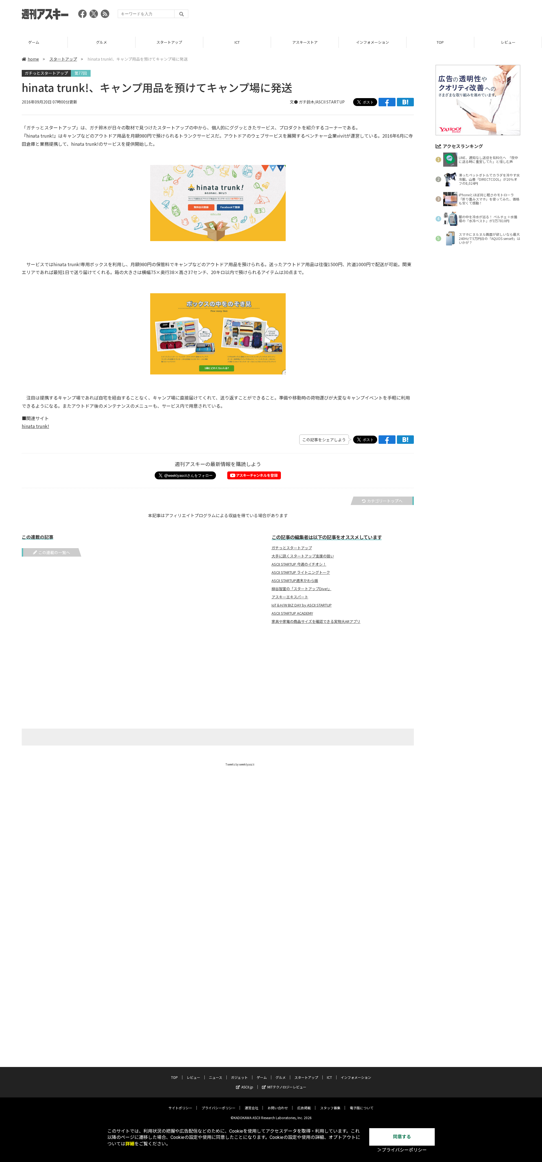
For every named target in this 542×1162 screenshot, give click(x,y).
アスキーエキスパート (290, 597)
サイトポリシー (180, 1107)
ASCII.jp (247, 1086)
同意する (402, 1136)
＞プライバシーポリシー (402, 1150)
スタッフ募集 (330, 1107)
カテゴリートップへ (385, 501)
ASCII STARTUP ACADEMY (292, 613)
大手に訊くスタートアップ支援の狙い (303, 556)
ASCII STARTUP (330, 102)
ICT (237, 42)
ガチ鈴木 (306, 102)
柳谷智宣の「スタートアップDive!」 (301, 589)
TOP (440, 42)
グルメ (101, 42)
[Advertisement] (417, 15)
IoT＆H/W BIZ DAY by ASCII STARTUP (302, 605)
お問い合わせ (278, 1107)
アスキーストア (305, 42)
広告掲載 (304, 1107)
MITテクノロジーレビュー (286, 1086)
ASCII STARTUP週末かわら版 (295, 581)
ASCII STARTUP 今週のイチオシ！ (299, 564)
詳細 (129, 1143)
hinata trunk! (35, 426)
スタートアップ (169, 42)
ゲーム (33, 42)
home (33, 59)
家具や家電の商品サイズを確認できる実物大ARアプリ (316, 621)
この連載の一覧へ (54, 552)
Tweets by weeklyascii (240, 764)
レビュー (508, 42)
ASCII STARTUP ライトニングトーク (301, 572)
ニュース (215, 1077)
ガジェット (239, 1077)
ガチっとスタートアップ (46, 73)
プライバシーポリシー (218, 1107)
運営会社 (251, 1107)
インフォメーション (372, 42)
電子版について (361, 1107)
